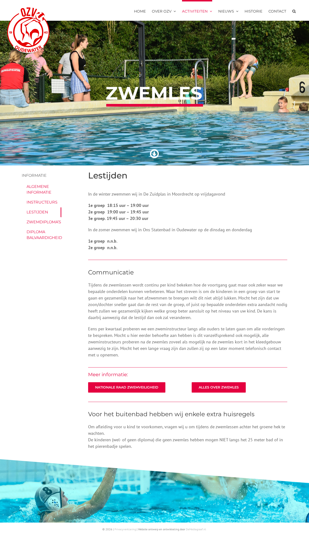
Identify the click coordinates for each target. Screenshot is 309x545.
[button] (294, 10)
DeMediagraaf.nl (196, 529)
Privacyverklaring (125, 529)
